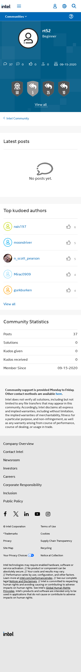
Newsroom (11, 459)
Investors (10, 468)
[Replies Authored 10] (64, 89)
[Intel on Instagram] (48, 514)
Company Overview (18, 443)
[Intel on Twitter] (16, 514)
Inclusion (10, 492)
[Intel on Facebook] (5, 514)
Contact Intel (13, 451)
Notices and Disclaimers (23, 581)
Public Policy (13, 500)
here (59, 393)
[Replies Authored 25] (48, 89)
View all (41, 104)
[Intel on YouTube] (37, 514)
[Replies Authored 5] (33, 89)
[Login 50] (17, 89)
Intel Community (17, 118)
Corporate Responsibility (22, 484)
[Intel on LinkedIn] (26, 514)
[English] (64, 6)
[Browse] (15, 19)
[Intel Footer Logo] (8, 633)
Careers (9, 476)
